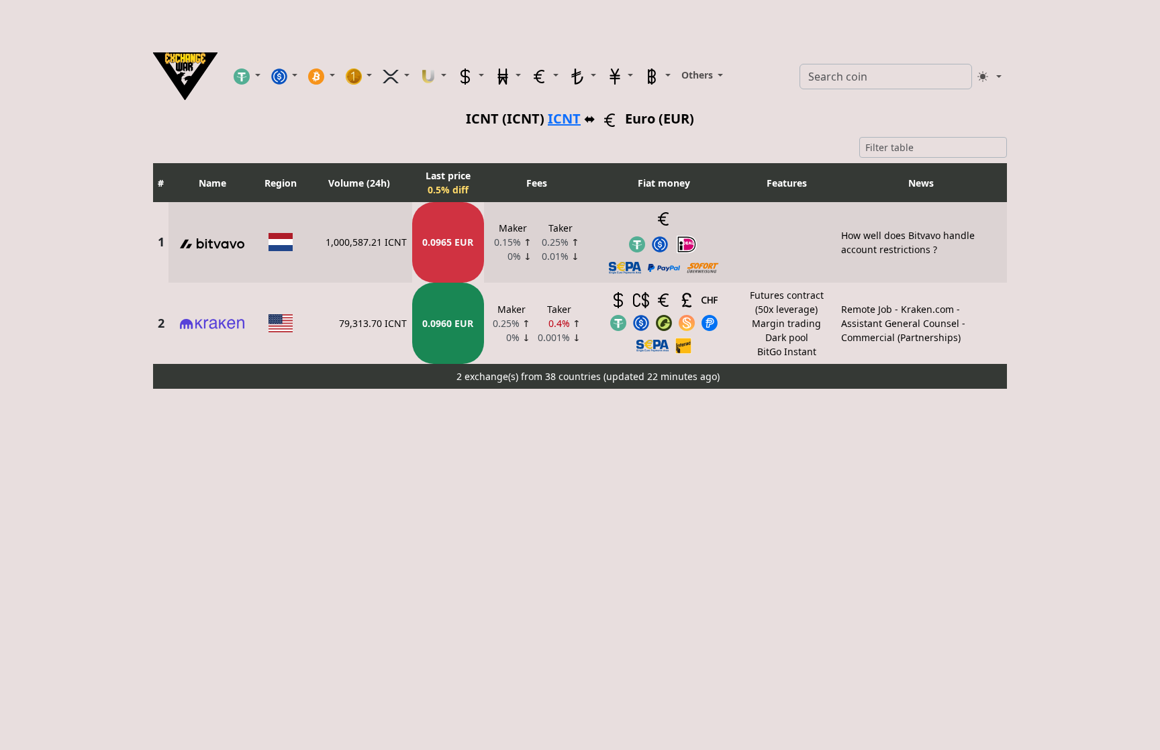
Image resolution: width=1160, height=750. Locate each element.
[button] (247, 75)
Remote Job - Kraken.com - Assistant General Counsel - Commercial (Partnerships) (903, 323)
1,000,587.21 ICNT (366, 242)
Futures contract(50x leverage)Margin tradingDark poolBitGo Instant (787, 323)
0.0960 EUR (447, 323)
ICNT (564, 118)
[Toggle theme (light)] (989, 76)
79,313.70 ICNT (373, 323)
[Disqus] (580, 562)
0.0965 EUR (447, 242)
